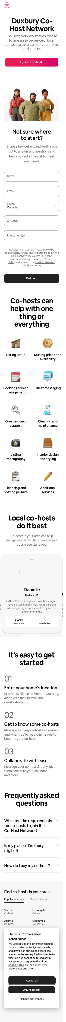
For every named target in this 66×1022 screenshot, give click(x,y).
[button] (31, 826)
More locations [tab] (38, 899)
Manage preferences (32, 999)
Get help (31, 278)
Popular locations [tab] (14, 899)
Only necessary (31, 989)
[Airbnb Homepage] (7, 5)
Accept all (31, 980)
